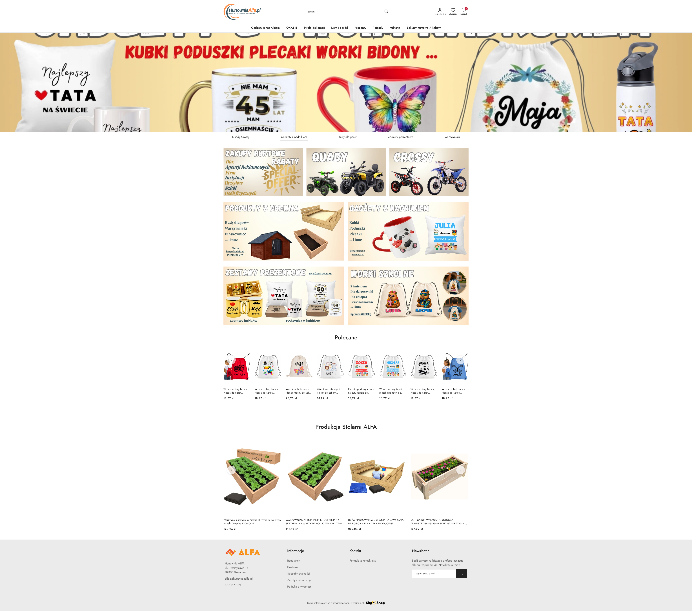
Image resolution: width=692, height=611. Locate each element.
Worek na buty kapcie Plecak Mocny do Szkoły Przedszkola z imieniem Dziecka (268, 390)
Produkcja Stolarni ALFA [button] (346, 427)
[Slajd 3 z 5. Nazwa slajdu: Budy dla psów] (346, 82)
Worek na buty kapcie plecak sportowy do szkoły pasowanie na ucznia (360, 390)
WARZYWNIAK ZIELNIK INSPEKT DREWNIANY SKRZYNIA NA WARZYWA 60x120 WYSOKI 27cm (251, 521)
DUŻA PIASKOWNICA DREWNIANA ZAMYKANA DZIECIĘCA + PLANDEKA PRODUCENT (313, 521)
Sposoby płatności (298, 573)
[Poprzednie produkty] (231, 359)
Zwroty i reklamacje (299, 580)
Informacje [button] (295, 550)
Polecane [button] (346, 337)
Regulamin (293, 560)
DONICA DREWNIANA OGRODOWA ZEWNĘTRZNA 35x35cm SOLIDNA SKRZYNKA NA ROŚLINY (439, 521)
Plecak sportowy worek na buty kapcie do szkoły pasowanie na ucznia (330, 390)
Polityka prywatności (299, 586)
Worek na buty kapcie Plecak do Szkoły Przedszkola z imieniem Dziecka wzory (236, 390)
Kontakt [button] (355, 550)
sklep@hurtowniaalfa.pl (239, 579)
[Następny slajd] (684, 82)
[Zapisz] (461, 573)
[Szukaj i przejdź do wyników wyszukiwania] (386, 11)
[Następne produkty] (460, 359)
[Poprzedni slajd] (8, 82)
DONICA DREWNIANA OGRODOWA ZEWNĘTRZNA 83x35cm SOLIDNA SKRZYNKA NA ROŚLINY (377, 521)
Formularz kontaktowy (363, 560)
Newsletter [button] (420, 550)
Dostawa (292, 567)
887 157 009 (233, 585)
